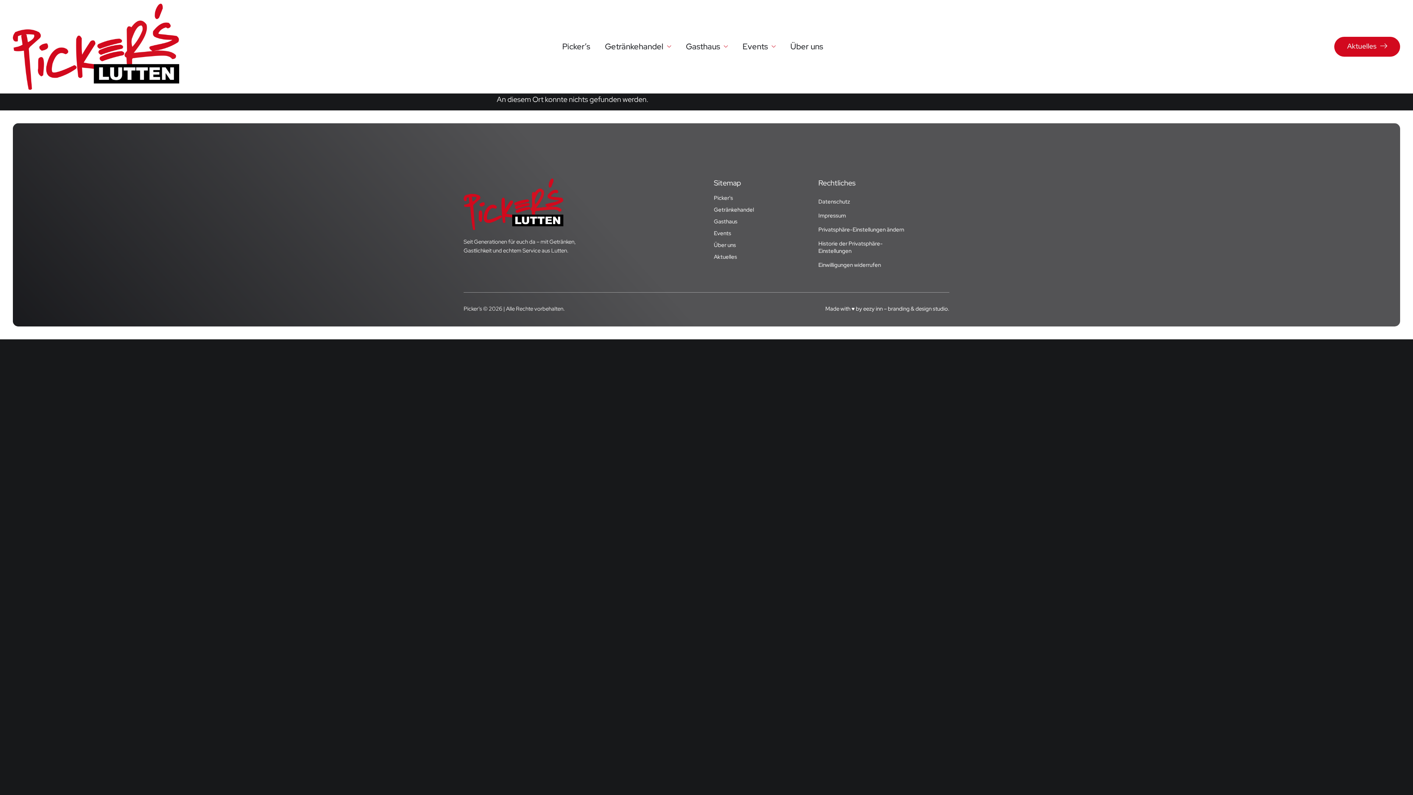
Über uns (806, 46)
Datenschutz (834, 201)
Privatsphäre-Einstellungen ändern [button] (861, 229)
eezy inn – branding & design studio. (906, 308)
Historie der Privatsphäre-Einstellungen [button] (850, 247)
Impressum (832, 215)
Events (755, 46)
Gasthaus (703, 46)
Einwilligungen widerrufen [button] (849, 265)
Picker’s (576, 46)
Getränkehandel (634, 46)
